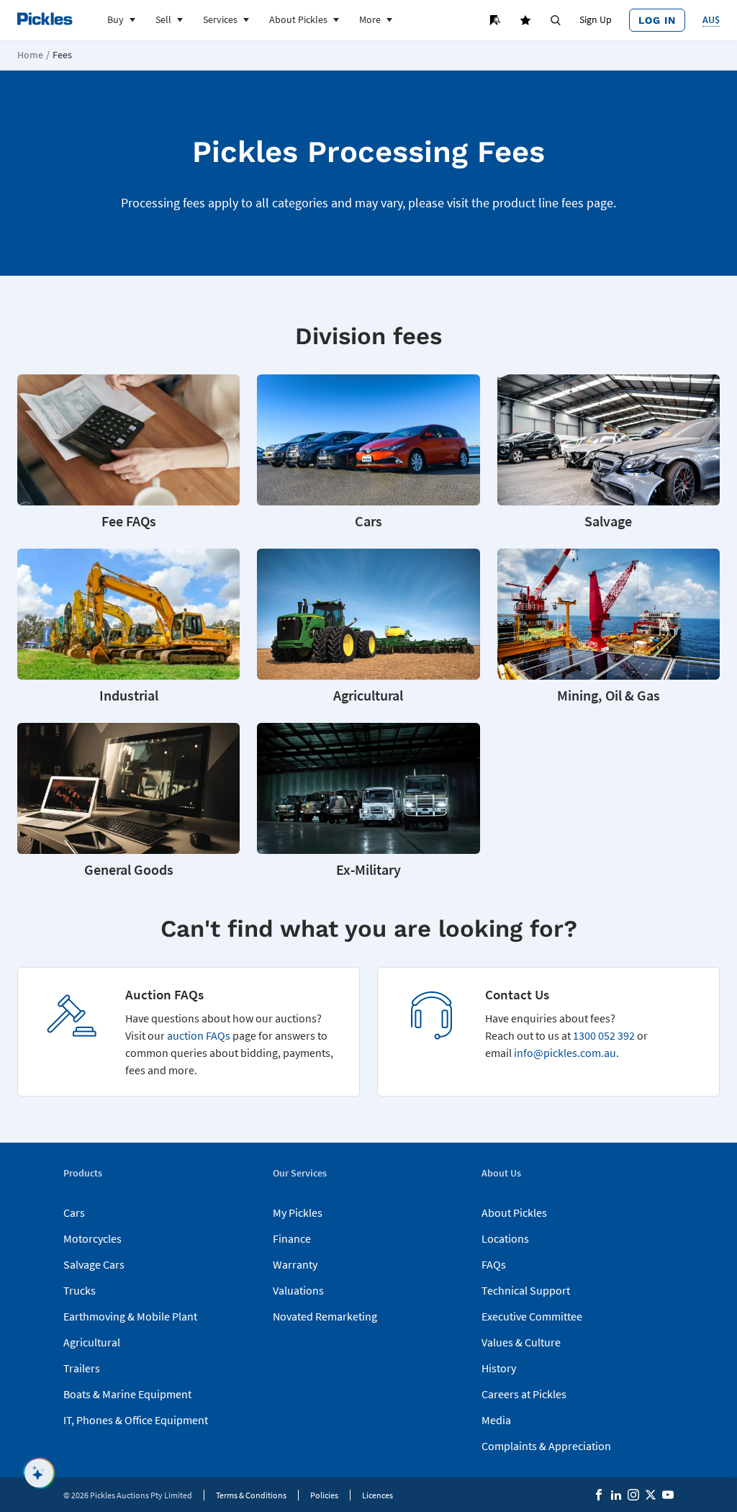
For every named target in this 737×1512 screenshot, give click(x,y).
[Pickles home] (45, 18)
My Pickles (297, 1212)
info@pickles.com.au (565, 1052)
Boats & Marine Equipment (127, 1394)
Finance (292, 1238)
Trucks (79, 1290)
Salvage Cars (94, 1264)
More (370, 19)
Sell (163, 19)
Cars (74, 1212)
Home (30, 55)
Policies (324, 1495)
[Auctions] (495, 20)
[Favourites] (525, 20)
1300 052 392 (604, 1035)
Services (220, 19)
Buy (115, 19)
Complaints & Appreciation (546, 1446)
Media (496, 1420)
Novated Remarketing (325, 1316)
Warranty (295, 1264)
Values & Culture (521, 1342)
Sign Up (595, 19)
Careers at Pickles (523, 1394)
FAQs (493, 1264)
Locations (505, 1238)
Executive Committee (531, 1316)
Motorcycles (92, 1238)
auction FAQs (198, 1035)
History (498, 1368)
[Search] (555, 20)
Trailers (81, 1368)
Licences (377, 1495)
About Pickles (298, 19)
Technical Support (525, 1290)
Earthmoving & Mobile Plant (130, 1316)
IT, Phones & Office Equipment (135, 1420)
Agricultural (91, 1342)
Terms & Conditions (251, 1495)
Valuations (298, 1290)
